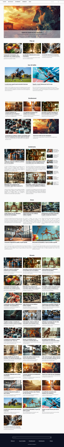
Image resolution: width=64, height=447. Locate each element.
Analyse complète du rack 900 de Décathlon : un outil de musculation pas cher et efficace (32, 32)
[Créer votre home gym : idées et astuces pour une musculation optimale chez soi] (51, 350)
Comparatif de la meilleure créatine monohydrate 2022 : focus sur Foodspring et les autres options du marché (17, 136)
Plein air (4, 1)
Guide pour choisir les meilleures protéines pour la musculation (14, 162)
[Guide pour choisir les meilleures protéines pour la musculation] (14, 154)
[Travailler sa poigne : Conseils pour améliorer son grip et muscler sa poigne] (50, 156)
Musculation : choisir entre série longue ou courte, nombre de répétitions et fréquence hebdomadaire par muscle (36, 186)
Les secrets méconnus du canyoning (50, 55)
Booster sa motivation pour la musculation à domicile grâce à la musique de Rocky (56, 178)
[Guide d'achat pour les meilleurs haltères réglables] (32, 207)
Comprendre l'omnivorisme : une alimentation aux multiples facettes (12, 55)
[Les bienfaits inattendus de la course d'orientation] (32, 48)
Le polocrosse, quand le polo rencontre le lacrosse (16, 84)
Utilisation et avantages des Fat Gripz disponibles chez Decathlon (56, 167)
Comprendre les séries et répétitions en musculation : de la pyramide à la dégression (56, 151)
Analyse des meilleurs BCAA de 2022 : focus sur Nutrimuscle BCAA (31, 357)
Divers (30, 1)
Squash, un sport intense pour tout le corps (42, 84)
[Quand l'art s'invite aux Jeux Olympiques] (46, 126)
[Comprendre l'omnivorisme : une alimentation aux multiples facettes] (13, 48)
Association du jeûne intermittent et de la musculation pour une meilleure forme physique (50, 114)
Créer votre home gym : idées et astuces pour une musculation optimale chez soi (51, 357)
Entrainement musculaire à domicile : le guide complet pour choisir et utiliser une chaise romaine (50, 215)
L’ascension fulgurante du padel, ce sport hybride (15, 242)
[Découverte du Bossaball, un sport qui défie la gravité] (46, 233)
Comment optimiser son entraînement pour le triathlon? (12, 113)
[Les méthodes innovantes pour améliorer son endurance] (32, 106)
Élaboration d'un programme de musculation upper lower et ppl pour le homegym (13, 186)
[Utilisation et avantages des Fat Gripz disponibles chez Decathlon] (50, 167)
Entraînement (17, 1)
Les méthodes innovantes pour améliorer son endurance (30, 113)
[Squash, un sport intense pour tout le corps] (46, 74)
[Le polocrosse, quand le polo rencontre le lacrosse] (18, 74)
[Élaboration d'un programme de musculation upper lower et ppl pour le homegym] (14, 177)
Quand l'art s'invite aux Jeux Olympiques (42, 136)
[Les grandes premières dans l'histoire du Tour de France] (32, 385)
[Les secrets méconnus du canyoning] (51, 48)
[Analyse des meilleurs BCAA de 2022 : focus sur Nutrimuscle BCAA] (32, 350)
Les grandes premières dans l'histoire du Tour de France (31, 392)
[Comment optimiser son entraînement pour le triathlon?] (13, 106)
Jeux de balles (10, 1)
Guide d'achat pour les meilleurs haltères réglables (30, 214)
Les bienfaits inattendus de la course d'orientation (31, 55)
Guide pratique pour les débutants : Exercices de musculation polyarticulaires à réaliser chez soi (12, 215)
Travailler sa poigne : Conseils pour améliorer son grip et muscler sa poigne (56, 156)
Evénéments (24, 1)
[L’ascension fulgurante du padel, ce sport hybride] (18, 233)
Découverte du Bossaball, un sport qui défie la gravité (44, 242)
